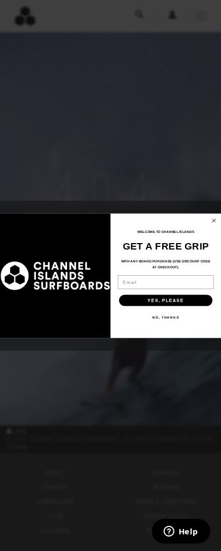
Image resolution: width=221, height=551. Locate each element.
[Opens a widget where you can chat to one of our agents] (180, 532)
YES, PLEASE (166, 300)
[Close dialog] (214, 220)
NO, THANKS (165, 317)
